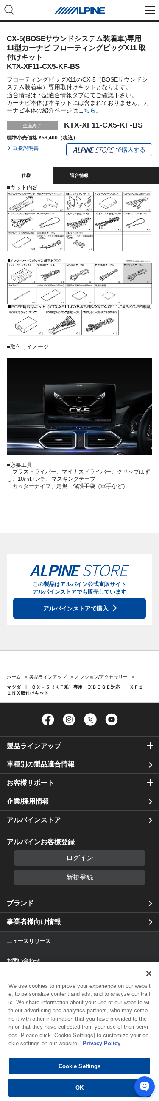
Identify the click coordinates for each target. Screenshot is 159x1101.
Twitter (90, 719)
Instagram (69, 719)
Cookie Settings (80, 1066)
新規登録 (79, 877)
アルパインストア (34, 819)
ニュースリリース (29, 941)
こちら (87, 110)
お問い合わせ (23, 960)
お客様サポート (30, 782)
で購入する (129, 149)
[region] (79, 1031)
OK (79, 1088)
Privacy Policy (101, 1043)
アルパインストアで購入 (76, 608)
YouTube (111, 719)
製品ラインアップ (34, 745)
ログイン (79, 857)
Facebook (48, 719)
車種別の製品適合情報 (41, 764)
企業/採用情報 (28, 801)
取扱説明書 (26, 148)
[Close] (148, 973)
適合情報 (79, 175)
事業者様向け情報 (34, 921)
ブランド (20, 903)
